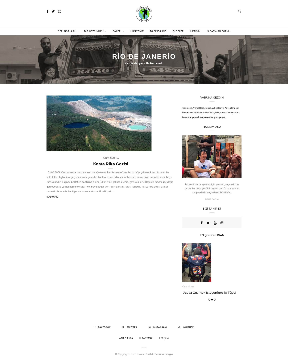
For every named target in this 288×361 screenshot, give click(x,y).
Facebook (104, 327)
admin (57, 147)
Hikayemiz (137, 31)
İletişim (195, 31)
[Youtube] (215, 223)
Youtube (188, 327)
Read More (52, 197)
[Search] (240, 11)
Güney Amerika (110, 158)
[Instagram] (221, 223)
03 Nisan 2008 (140, 147)
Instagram (160, 327)
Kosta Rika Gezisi (110, 163)
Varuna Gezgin (164, 354)
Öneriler (188, 286)
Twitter (132, 327)
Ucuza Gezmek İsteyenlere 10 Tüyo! (209, 293)
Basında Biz (158, 31)
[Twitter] (208, 223)
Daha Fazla (212, 199)
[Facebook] (201, 223)
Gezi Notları (67, 31)
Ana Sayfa (126, 338)
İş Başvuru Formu (218, 31)
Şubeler (178, 31)
